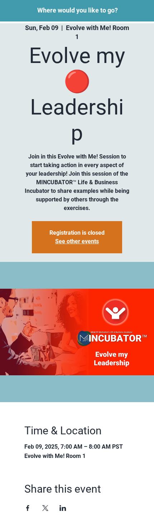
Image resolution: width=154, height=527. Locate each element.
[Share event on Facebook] (27, 508)
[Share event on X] (45, 508)
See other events (77, 241)
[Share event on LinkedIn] (62, 508)
